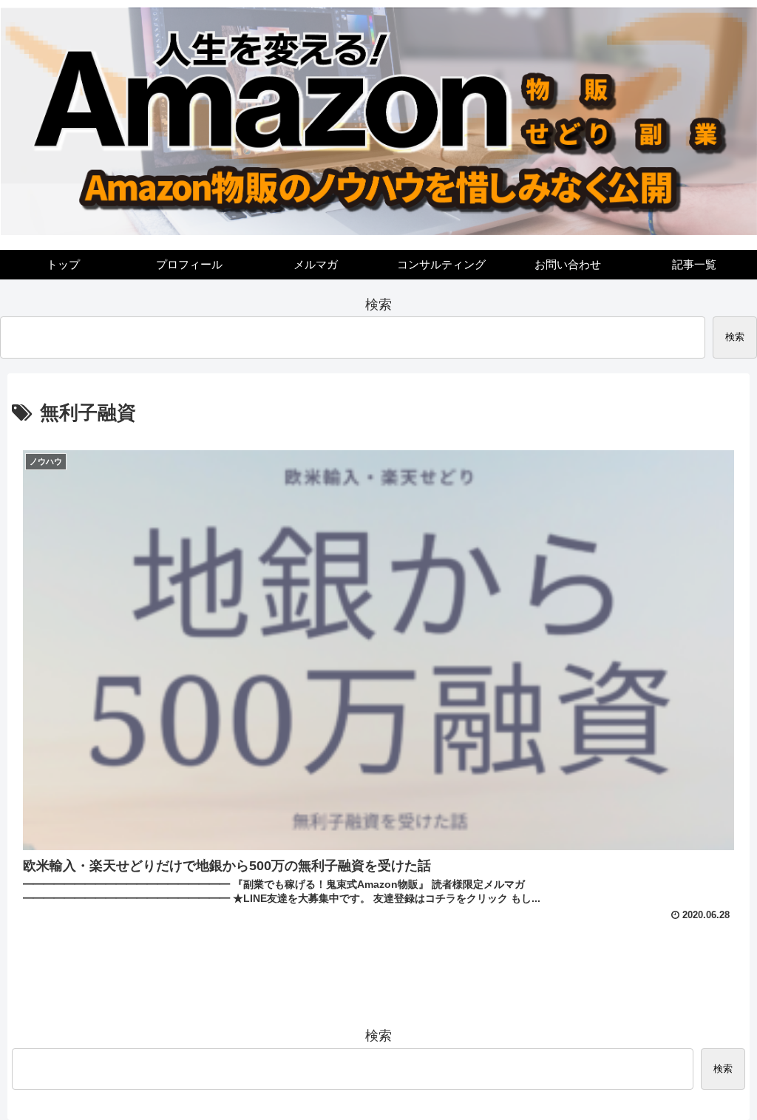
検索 (378, 304)
